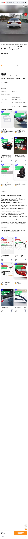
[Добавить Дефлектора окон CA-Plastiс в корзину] (25, 310)
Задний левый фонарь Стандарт (19, 281)
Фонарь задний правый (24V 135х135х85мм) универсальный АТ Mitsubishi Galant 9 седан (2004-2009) (7, 130)
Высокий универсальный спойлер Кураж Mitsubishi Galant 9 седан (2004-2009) (20, 156)
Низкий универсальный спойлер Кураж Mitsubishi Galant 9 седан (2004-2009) (20, 130)
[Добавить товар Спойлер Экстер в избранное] (12, 290)
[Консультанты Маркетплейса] (25, 525)
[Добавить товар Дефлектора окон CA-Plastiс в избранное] (25, 290)
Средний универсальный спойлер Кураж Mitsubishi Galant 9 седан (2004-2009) (6, 156)
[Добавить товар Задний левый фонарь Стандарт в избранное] (25, 264)
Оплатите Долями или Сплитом (13, 78)
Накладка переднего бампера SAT (5, 256)
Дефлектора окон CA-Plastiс (20, 307)
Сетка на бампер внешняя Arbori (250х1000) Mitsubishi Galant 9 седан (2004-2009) (6, 183)
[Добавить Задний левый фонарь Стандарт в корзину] (25, 285)
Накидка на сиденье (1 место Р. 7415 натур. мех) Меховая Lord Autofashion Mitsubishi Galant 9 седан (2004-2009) (20, 183)
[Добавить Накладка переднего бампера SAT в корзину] (11, 260)
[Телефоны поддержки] (25, 528)
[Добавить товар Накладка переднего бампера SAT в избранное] (12, 239)
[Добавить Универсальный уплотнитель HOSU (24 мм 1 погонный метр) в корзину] (11, 286)
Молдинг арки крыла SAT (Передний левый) (20, 256)
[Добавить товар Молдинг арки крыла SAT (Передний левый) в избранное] (25, 239)
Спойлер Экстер (4, 307)
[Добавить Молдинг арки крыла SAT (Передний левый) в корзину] (25, 260)
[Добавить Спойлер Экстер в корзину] (11, 310)
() (20, 102)
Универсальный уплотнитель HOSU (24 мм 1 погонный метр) (7, 282)
